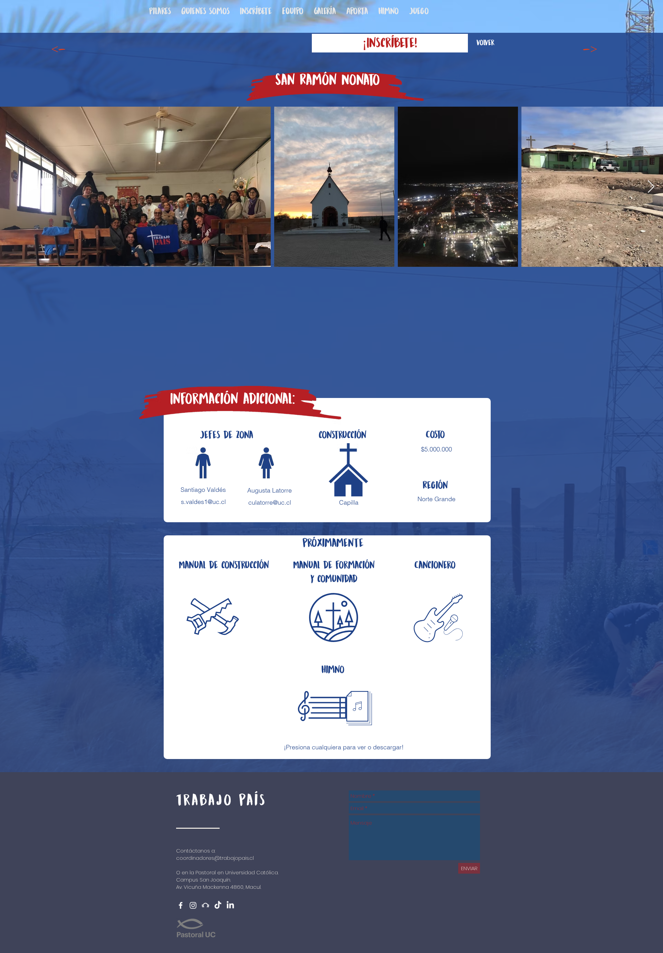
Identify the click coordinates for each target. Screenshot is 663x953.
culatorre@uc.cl (269, 502)
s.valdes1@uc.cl (203, 502)
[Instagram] (193, 905)
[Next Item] (651, 187)
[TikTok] (217, 905)
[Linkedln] (230, 905)
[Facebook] (180, 905)
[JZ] (205, 905)
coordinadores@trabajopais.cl (215, 858)
